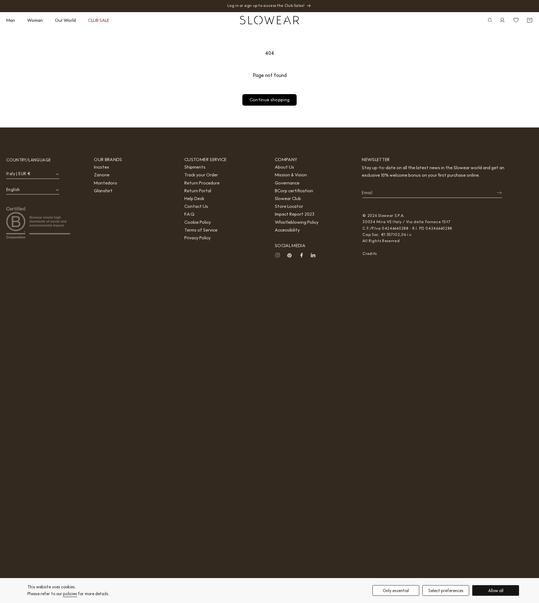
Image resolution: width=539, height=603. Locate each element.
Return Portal (197, 190)
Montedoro (105, 182)
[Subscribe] (495, 192)
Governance (287, 182)
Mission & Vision (291, 174)
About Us (284, 167)
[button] (12, 20)
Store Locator (289, 206)
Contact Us (196, 206)
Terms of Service (200, 229)
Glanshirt (103, 190)
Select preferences (446, 590)
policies (70, 593)
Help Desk (194, 198)
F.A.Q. (189, 214)
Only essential (396, 590)
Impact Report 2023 (294, 214)
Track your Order (201, 174)
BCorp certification (294, 190)
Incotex (101, 167)
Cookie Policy (197, 222)
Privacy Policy (197, 237)
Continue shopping (270, 99)
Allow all (495, 590)
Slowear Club (288, 198)
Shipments (195, 167)
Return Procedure (202, 182)
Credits (369, 253)
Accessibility (287, 229)
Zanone (101, 174)
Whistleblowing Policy (296, 222)
